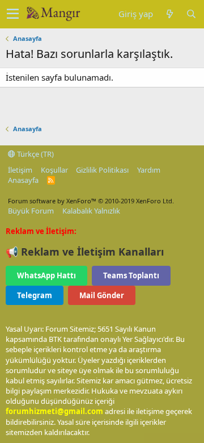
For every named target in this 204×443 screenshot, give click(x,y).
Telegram (34, 295)
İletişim (20, 170)
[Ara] (191, 13)
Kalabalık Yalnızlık (91, 211)
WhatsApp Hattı (46, 275)
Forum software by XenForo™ (91, 201)
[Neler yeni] (169, 13)
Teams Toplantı (131, 275)
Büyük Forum (31, 211)
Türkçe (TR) (34, 154)
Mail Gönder (101, 295)
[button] (12, 14)
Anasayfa (23, 180)
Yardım (148, 170)
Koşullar (54, 170)
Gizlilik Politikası (102, 170)
